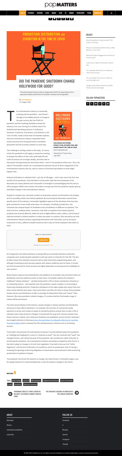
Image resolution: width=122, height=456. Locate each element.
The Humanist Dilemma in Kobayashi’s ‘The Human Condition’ (59, 392)
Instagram (65, 439)
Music (54, 13)
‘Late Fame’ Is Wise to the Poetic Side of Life (99, 64)
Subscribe (98, 13)
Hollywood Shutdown (50, 380)
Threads (65, 444)
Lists (47, 13)
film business (36, 380)
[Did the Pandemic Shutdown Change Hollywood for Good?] (43, 55)
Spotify (65, 435)
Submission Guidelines (14, 430)
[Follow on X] (50, 18)
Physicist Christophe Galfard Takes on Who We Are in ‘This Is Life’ (100, 49)
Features (31, 13)
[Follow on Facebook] (59, 18)
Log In (22, 13)
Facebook (65, 420)
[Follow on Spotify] (72, 18)
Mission (9, 425)
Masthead (10, 420)
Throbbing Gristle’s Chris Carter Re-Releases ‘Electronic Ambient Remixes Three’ (27, 394)
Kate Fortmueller (67, 380)
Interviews (80, 13)
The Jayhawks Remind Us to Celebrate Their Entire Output (99, 71)
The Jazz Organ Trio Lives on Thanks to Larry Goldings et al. (99, 79)
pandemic (17, 384)
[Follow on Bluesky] (54, 18)
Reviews (40, 13)
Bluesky (65, 430)
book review (16, 380)
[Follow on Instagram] (63, 18)
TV (65, 13)
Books (71, 13)
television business (30, 384)
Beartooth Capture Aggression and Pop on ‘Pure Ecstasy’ (100, 56)
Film (60, 13)
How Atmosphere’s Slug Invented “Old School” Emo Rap (99, 41)
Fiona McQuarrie (26, 99)
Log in (51, 245)
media (10, 384)
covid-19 (26, 380)
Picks (89, 13)
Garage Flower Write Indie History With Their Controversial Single (99, 86)
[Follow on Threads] (67, 18)
